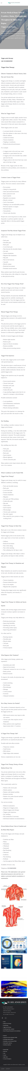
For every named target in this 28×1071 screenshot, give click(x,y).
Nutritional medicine (7, 1044)
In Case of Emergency (7, 1058)
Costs (4, 1053)
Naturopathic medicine (7, 1043)
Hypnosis (5, 1035)
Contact (4, 1055)
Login (2, 1068)
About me (5, 1051)
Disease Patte (5, 1049)
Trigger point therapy (7, 1027)
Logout (8, 1068)
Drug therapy (5, 1025)
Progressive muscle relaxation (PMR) (10, 1037)
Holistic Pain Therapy (7, 1023)
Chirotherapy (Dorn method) (8, 1029)
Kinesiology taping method (8, 1039)
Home (4, 1021)
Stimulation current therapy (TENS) (9, 1041)
